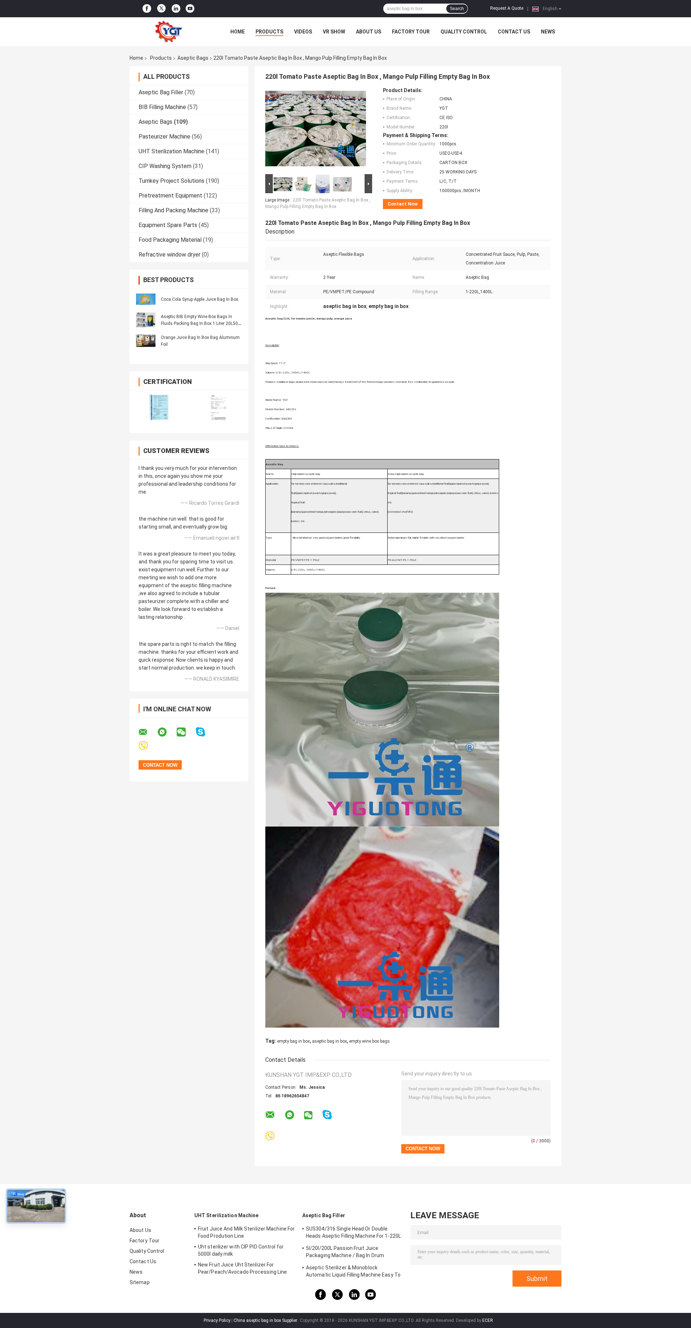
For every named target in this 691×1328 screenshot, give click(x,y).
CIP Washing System (165, 166)
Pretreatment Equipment (170, 195)
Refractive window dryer (169, 254)
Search (457, 8)
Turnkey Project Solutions (171, 180)
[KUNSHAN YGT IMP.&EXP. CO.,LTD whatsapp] (167, 732)
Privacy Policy (217, 1320)
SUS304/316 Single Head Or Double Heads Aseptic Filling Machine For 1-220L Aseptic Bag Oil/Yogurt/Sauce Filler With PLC (353, 1233)
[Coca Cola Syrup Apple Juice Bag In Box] (145, 299)
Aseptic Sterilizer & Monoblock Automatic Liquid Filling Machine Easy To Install (353, 1272)
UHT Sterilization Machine (171, 151)
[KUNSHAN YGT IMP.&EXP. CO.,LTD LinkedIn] (176, 8)
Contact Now (403, 204)
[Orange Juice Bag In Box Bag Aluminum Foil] (145, 340)
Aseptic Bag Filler (161, 92)
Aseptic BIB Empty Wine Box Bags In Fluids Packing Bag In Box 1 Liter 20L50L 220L (200, 323)
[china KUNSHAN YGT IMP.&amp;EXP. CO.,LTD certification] (159, 407)
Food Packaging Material (170, 239)
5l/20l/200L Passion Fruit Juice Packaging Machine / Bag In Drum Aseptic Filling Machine (345, 1252)
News (548, 32)
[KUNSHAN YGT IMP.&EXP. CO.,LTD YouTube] (190, 8)
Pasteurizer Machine (164, 136)
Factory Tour (411, 32)
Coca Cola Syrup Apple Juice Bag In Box (199, 299)
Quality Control (464, 32)
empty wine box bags (369, 1041)
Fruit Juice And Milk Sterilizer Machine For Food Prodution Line (246, 1232)
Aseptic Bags (192, 58)
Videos (303, 32)
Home (237, 32)
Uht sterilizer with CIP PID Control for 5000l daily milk (241, 1250)
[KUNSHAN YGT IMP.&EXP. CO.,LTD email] (148, 732)
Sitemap (140, 1282)
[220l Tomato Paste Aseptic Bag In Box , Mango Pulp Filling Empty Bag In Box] (315, 130)
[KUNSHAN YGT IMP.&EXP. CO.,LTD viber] (148, 746)
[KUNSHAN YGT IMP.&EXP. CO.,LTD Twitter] (161, 9)
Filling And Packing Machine (173, 210)
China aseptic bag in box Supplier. (266, 1320)
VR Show (334, 32)
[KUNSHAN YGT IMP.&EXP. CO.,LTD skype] (205, 732)
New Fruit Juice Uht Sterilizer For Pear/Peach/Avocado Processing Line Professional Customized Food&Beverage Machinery (242, 1269)
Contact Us (514, 32)
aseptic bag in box (329, 1041)
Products (269, 32)
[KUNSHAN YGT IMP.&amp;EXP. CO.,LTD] (169, 31)
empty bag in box (293, 1041)
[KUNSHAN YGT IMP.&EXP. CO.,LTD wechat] (186, 732)
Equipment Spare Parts (168, 225)
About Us (368, 32)
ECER (487, 1320)
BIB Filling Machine (162, 107)
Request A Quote (506, 8)
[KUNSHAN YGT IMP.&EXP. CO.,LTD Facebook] (146, 8)
